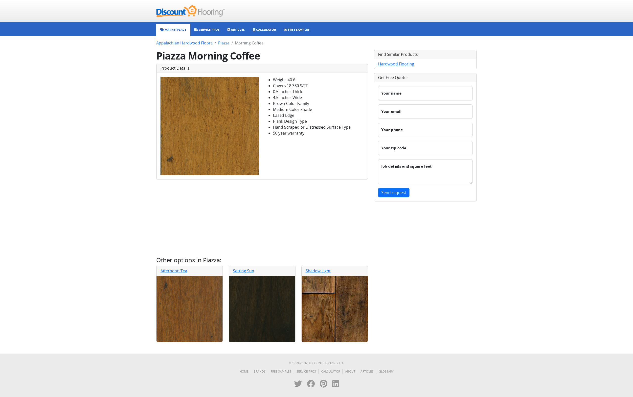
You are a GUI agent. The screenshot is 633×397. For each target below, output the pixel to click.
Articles (367, 371)
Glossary (386, 371)
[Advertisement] (262, 218)
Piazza (223, 43)
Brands (260, 371)
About (350, 371)
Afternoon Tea (173, 271)
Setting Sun (243, 271)
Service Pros (306, 371)
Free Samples (281, 371)
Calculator (330, 371)
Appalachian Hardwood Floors (184, 43)
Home (244, 371)
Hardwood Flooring (396, 64)
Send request (393, 192)
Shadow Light (318, 271)
